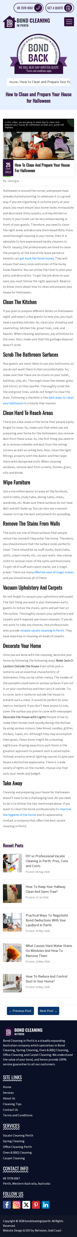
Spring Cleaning (13, 1141)
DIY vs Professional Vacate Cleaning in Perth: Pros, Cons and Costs (47, 861)
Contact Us (10, 1110)
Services (8, 1093)
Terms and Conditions (18, 1115)
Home (13, 82)
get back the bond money (37, 258)
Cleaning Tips (12, 1104)
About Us (9, 1098)
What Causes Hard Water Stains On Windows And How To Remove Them (49, 950)
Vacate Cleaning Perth (18, 1135)
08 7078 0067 (25, 7)
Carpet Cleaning (14, 1158)
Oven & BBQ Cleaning (17, 1152)
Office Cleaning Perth (17, 1147)
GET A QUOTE (55, 7)
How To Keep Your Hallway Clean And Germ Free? (45, 889)
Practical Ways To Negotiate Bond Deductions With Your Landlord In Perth (47, 920)
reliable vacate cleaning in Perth (42, 630)
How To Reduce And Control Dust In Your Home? (46, 979)
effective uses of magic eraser (53, 572)
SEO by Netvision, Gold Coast (43, 1231)
